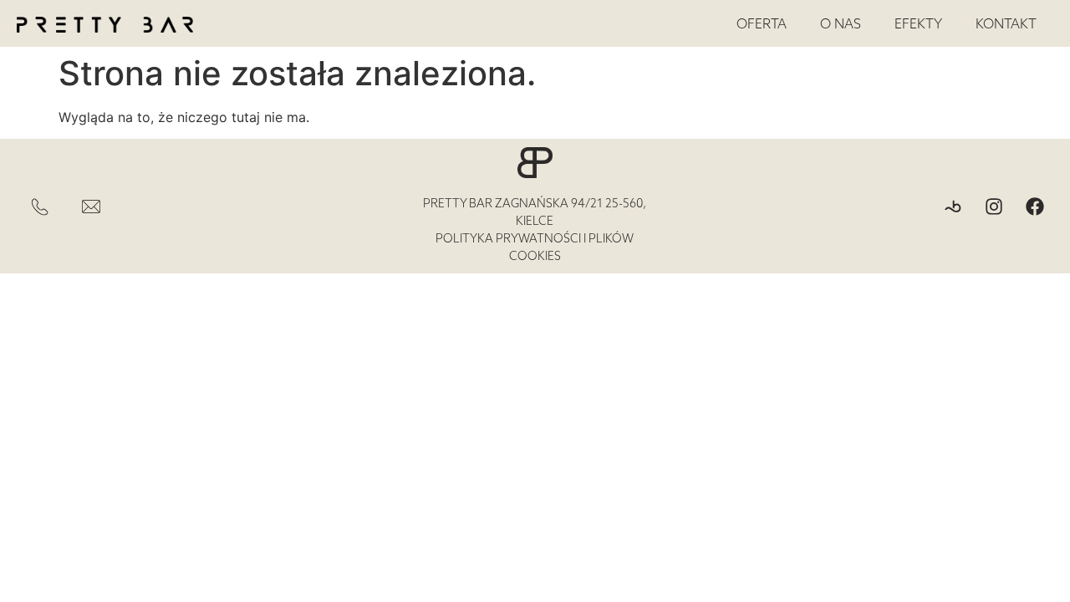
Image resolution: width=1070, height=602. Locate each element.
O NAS (840, 23)
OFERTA (761, 23)
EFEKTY (918, 23)
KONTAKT (1006, 23)
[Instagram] (994, 206)
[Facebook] (1034, 206)
